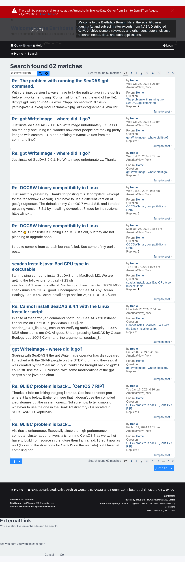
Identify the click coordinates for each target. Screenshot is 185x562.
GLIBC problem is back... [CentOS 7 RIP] (149, 406)
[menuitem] (82, 489)
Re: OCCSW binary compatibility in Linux (55, 187)
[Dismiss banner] (172, 11)
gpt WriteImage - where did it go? (147, 137)
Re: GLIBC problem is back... (41, 424)
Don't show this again (23, 45)
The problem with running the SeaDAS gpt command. (145, 101)
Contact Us (169, 496)
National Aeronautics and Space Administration (32, 506)
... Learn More (46, 14)
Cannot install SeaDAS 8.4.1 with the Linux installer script (147, 327)
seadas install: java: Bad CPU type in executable (148, 284)
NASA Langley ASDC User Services (38, 503)
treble (134, 80)
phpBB (138, 500)
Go (62, 554)
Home (140, 92)
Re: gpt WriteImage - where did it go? (51, 118)
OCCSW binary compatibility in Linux (146, 208)
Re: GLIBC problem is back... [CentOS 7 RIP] (58, 386)
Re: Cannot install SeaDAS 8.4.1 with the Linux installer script (60, 309)
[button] (125, 73)
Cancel (49, 554)
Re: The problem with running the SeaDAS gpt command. (60, 83)
